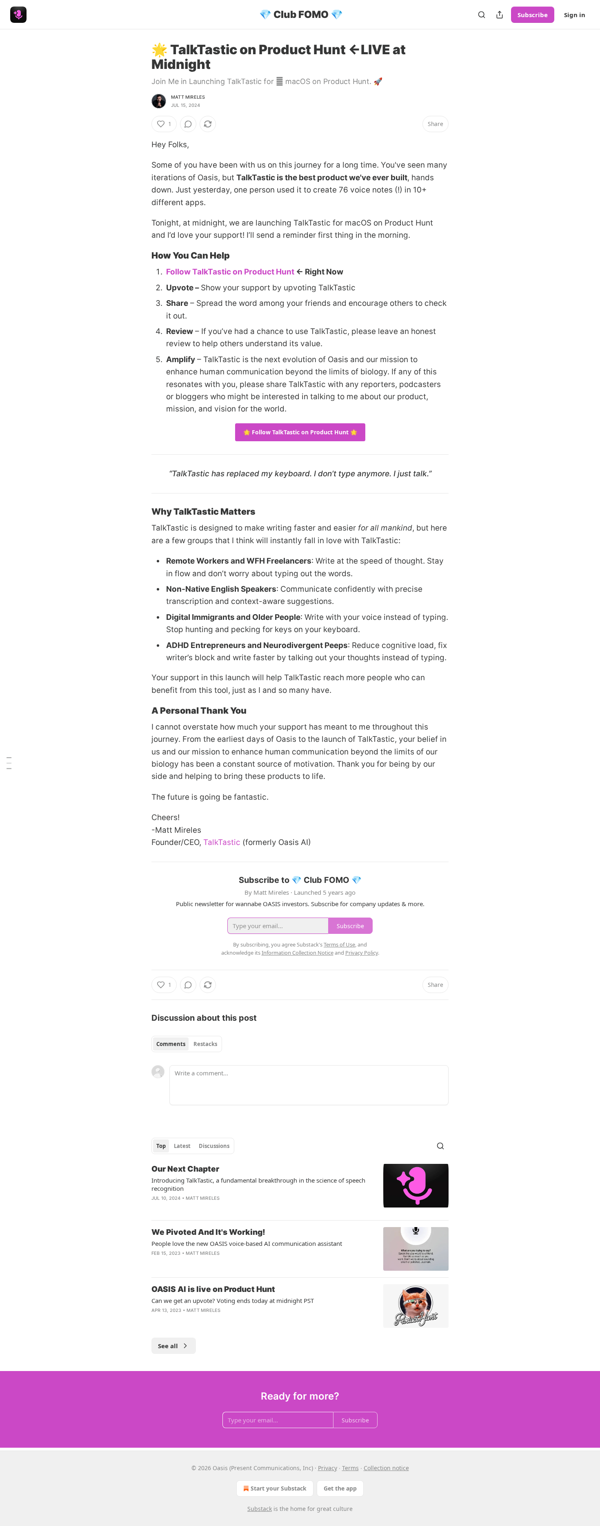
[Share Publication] (499, 15)
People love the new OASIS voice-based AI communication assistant (246, 1243)
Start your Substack (279, 1488)
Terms (350, 1468)
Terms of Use (339, 944)
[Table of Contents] (9, 763)
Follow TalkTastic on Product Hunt (230, 271)
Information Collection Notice (297, 952)
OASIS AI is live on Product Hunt (213, 1289)
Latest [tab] (182, 1146)
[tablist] (186, 1044)
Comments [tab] (170, 1044)
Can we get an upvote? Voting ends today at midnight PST (232, 1300)
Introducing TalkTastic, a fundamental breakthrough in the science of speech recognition (258, 1184)
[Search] (481, 15)
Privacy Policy (361, 952)
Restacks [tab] (205, 1044)
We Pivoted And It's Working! (208, 1232)
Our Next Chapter (185, 1169)
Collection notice (386, 1468)
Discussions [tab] (214, 1146)
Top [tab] (161, 1146)
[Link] (140, 255)
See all (168, 1346)
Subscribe (533, 15)
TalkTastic (221, 842)
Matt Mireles (188, 97)
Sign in (574, 15)
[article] (300, 1189)
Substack (259, 1509)
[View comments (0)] (188, 124)
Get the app (340, 1488)
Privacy (327, 1468)
